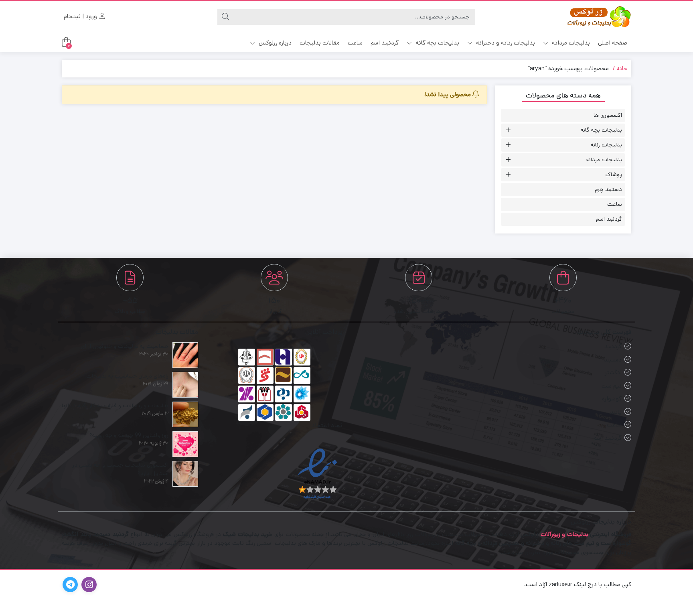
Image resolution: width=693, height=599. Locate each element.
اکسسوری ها (608, 115)
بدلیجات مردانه (570, 43)
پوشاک (614, 175)
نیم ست (612, 386)
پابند (616, 412)
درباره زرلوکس (274, 43)
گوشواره (612, 398)
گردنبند (613, 346)
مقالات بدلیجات (320, 43)
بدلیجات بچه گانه (436, 43)
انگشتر (613, 372)
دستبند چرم (608, 189)
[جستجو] (225, 17)
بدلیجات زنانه (606, 145)
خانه (621, 68)
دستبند (613, 359)
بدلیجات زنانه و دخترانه (504, 43)
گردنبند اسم (385, 43)
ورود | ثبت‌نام (81, 16)
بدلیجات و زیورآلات (564, 534)
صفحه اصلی (612, 43)
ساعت (355, 43)
